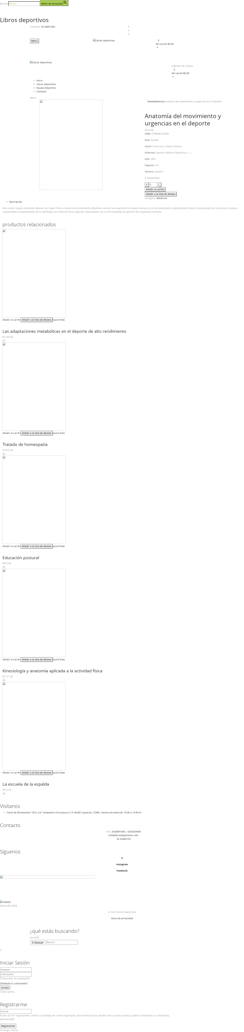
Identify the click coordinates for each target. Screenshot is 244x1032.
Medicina (159, 101)
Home (150, 101)
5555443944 (134, 831)
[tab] (125, 202)
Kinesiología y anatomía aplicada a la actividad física (52, 670)
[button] (185, 44)
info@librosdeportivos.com (123, 835)
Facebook (122, 870)
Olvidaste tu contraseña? (14, 983)
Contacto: (35, 26)
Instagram (122, 864)
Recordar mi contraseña (16, 978)
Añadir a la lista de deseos (160, 194)
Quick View (59, 319)
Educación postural (20, 557)
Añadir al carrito (155, 189)
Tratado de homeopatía (25, 444)
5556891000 (118, 831)
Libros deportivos (24, 20)
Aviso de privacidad (122, 918)
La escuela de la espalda (25, 784)
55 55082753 (124, 838)
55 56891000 (48, 26)
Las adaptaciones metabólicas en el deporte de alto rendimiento (64, 331)
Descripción (15, 201)
